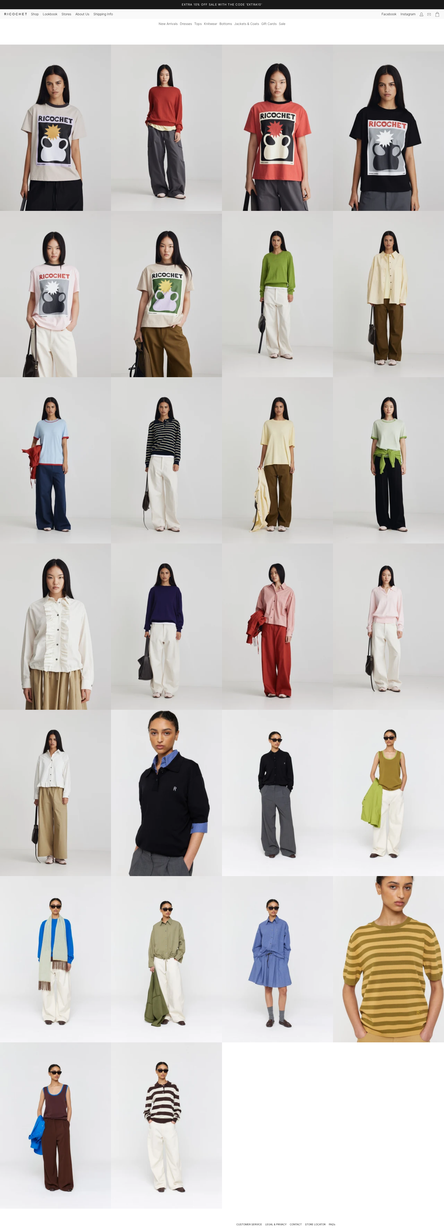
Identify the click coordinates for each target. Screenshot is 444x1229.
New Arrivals (168, 24)
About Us (82, 14)
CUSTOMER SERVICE (249, 1224)
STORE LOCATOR (315, 1224)
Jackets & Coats (246, 24)
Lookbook (50, 14)
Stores (66, 14)
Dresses (186, 24)
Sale (282, 24)
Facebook (389, 14)
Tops (198, 24)
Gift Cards (269, 24)
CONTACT (296, 1224)
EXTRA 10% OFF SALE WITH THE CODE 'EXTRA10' (222, 4)
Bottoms (225, 24)
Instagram (408, 14)
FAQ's (332, 1224)
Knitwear (210, 24)
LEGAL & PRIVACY (276, 1224)
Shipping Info (103, 14)
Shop (35, 14)
